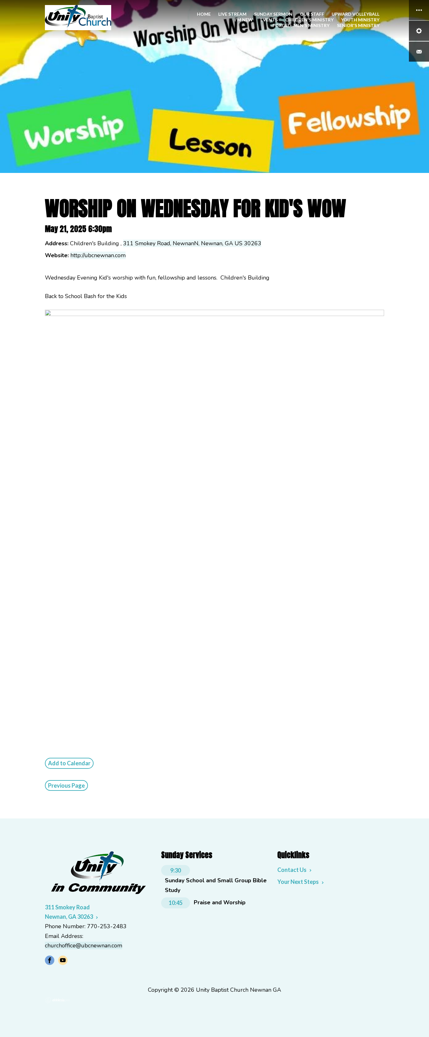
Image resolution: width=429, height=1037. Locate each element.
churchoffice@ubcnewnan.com (83, 945)
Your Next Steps (298, 881)
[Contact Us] (419, 52)
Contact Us (292, 869)
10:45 (175, 902)
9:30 (175, 870)
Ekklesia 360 (57, 1000)
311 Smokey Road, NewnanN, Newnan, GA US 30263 (192, 243)
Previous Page (66, 785)
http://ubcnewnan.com (98, 255)
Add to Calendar (69, 763)
